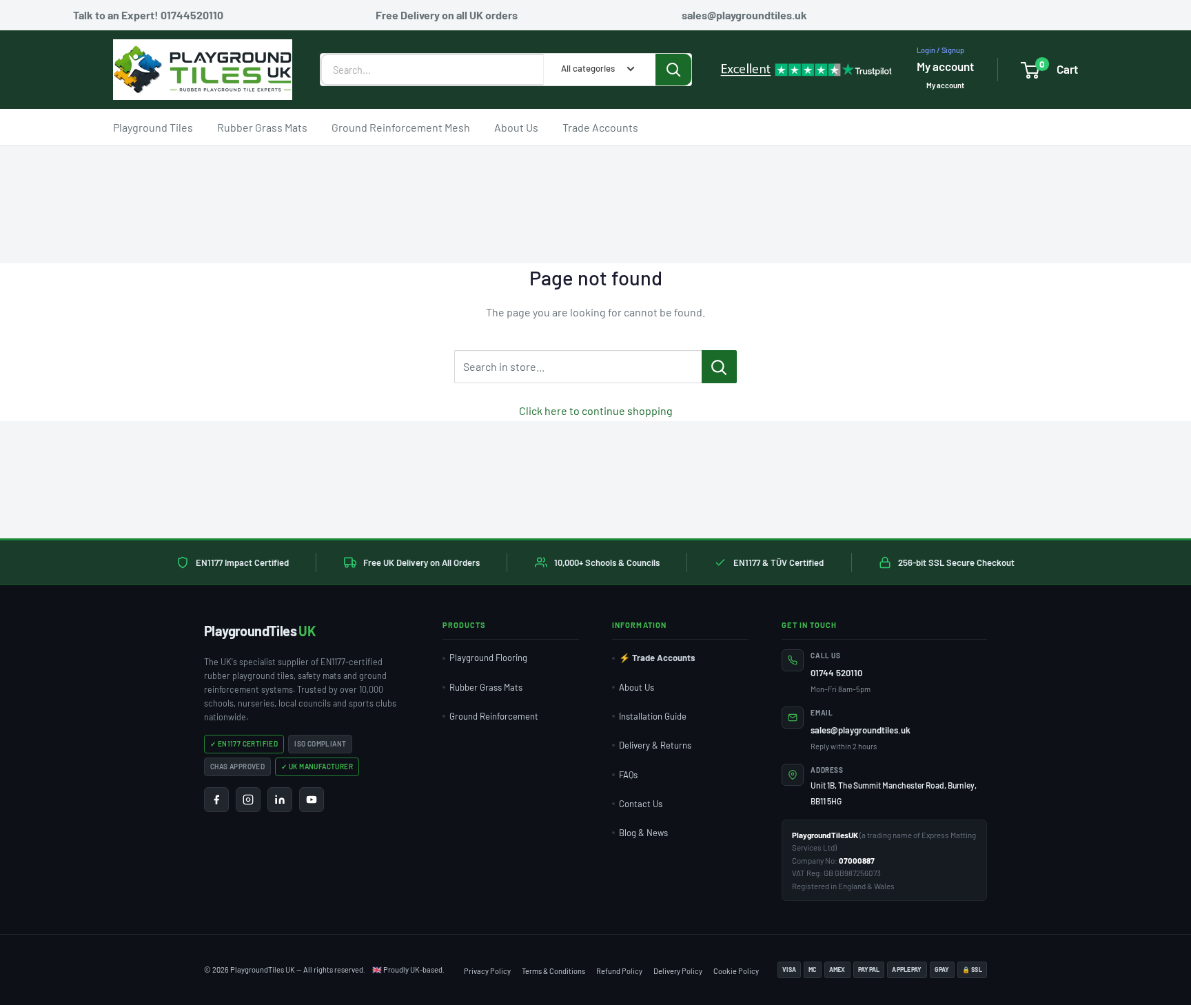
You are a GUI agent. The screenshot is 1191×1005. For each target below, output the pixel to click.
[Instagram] (248, 799)
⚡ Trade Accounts (657, 657)
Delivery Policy (677, 970)
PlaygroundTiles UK (262, 969)
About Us (516, 126)
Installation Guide (652, 716)
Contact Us (640, 803)
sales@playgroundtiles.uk (860, 729)
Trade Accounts (600, 126)
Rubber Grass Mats (262, 126)
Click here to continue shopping (596, 410)
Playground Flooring (488, 657)
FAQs (628, 774)
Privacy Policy (487, 970)
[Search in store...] (719, 366)
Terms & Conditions (553, 970)
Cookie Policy (736, 970)
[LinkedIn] (279, 799)
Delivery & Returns (655, 745)
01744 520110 (836, 672)
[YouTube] (311, 799)
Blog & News (643, 832)
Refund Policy (619, 970)
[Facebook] (216, 799)
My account (945, 66)
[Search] (673, 69)
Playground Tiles (153, 126)
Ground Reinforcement (493, 716)
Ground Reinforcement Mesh (401, 126)
